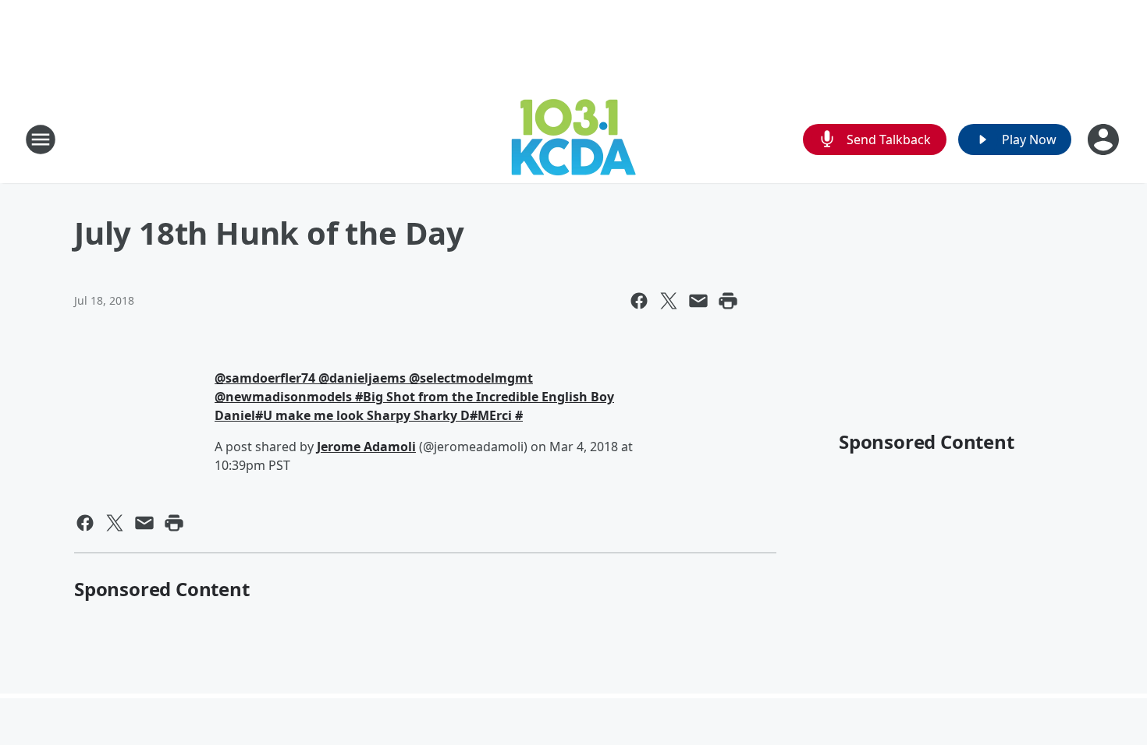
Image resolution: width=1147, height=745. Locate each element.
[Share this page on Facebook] (639, 301)
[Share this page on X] (669, 301)
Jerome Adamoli (366, 446)
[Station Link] (573, 139)
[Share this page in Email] (698, 301)
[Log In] (1105, 139)
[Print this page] (728, 301)
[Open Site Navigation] (40, 139)
